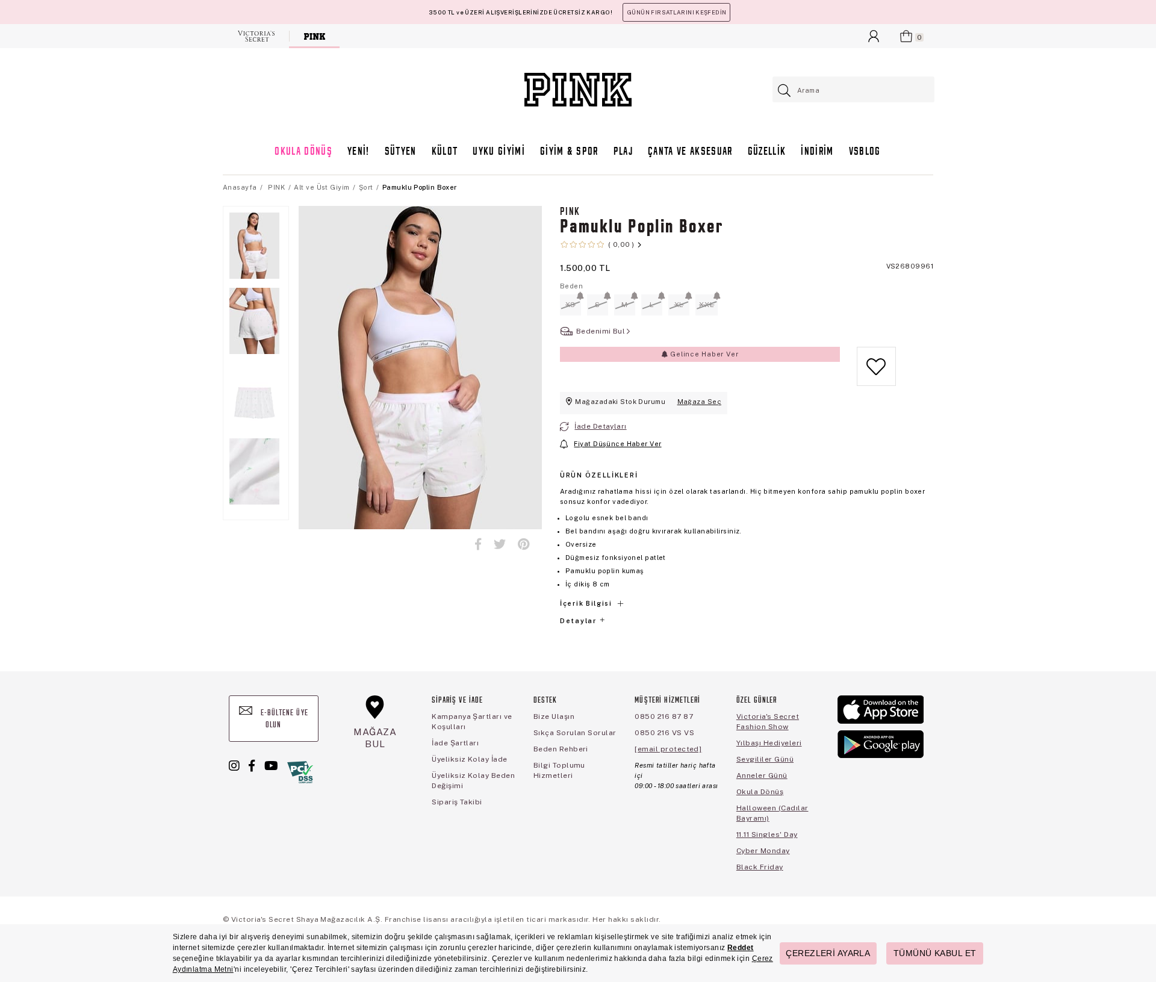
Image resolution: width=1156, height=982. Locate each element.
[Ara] (784, 90)
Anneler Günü (762, 775)
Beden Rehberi (560, 749)
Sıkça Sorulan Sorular (575, 733)
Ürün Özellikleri (599, 475)
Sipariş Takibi (457, 802)
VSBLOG (865, 152)
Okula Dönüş (759, 792)
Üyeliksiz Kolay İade (470, 759)
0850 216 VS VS (664, 733)
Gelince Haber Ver (703, 354)
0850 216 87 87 (664, 716)
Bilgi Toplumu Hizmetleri (559, 770)
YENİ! (358, 152)
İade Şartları (455, 743)
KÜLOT (445, 152)
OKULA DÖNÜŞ (303, 152)
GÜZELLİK (767, 152)
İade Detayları (600, 426)
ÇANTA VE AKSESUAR (690, 152)
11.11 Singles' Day (767, 834)
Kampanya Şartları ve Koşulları (472, 721)
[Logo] (578, 89)
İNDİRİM (817, 152)
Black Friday (759, 867)
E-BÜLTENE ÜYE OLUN (283, 719)
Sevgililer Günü (765, 759)
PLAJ (623, 152)
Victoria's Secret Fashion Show (767, 721)
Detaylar (579, 620)
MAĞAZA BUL (375, 738)
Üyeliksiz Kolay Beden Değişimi (473, 780)
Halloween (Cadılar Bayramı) (772, 813)
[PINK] (315, 36)
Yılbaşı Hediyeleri (769, 743)
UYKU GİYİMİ (499, 152)
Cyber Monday (763, 851)
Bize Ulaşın (553, 716)
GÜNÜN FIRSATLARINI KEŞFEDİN (676, 12)
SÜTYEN (401, 152)
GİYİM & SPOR (569, 152)
